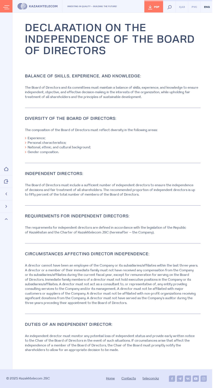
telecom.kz (150, 378)
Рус (194, 7)
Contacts (128, 378)
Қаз (182, 7)
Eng (207, 7)
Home (110, 378)
